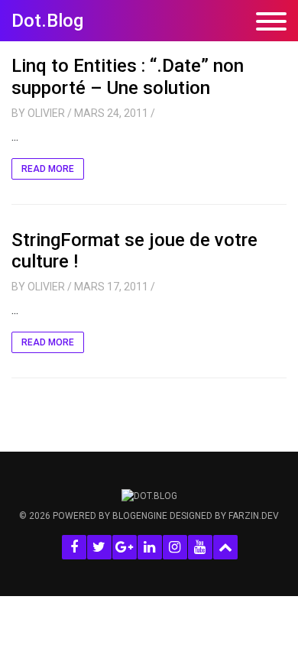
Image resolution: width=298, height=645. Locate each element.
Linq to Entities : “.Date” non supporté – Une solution (127, 77)
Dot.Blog (47, 20)
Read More (47, 169)
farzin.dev (253, 515)
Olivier (46, 113)
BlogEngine (139, 515)
